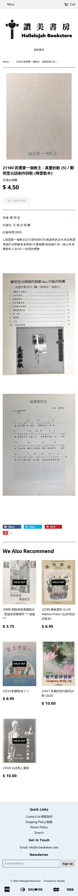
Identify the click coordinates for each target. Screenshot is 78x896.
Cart (72, 4)
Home (6, 61)
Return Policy (39, 827)
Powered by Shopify (54, 881)
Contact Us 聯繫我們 (39, 816)
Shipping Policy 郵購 (39, 822)
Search (39, 832)
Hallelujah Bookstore (29, 881)
